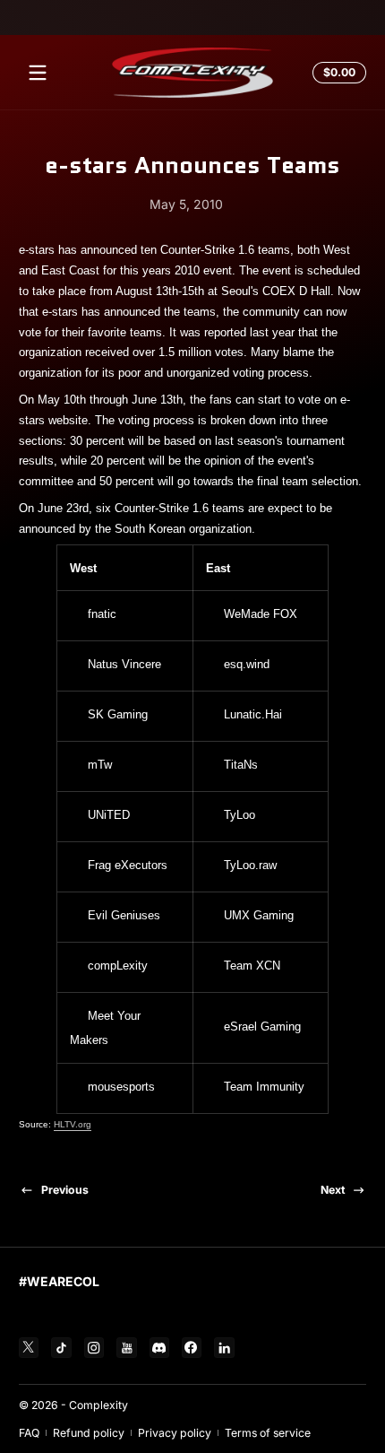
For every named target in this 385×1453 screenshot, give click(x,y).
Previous (65, 1189)
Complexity (98, 1405)
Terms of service (268, 1433)
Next (333, 1189)
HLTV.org (72, 1124)
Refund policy (88, 1433)
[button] (336, 73)
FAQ (29, 1433)
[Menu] (37, 72)
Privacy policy (174, 1433)
